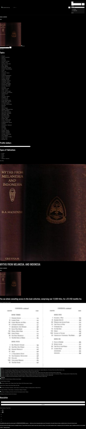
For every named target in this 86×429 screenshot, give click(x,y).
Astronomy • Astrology (5, 61)
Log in (72, 12)
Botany (3, 156)
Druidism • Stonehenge (5, 78)
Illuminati (3, 95)
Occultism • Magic (5, 118)
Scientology (4, 127)
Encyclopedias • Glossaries (6, 80)
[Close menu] (72, 2)
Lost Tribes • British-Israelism (7, 104)
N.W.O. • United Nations (5, 110)
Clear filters (2, 49)
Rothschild (3, 126)
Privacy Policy (8, 408)
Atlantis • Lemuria (5, 62)
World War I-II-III (4, 139)
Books (3, 154)
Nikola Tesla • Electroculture (6, 113)
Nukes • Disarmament (5, 117)
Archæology (4, 59)
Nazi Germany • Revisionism (6, 112)
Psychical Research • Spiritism (7, 122)
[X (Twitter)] (1, 21)
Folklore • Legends (5, 89)
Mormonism (4, 105)
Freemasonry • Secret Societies (7, 92)
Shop (63, 369)
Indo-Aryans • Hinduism (6, 96)
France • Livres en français (6, 91)
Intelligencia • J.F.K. (5, 97)
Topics (72, 6)
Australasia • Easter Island (6, 63)
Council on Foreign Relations (6, 75)
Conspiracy (4, 74)
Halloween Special (5, 93)
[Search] (83, 4)
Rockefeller (4, 123)
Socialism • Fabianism (5, 130)
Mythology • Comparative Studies (7, 109)
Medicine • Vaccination (5, 158)
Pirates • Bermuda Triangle (6, 119)
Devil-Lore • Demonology (6, 76)
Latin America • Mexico (5, 102)
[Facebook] (0, 21)
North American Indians (6, 115)
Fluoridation (4, 87)
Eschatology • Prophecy (6, 82)
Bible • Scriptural (5, 65)
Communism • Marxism (5, 73)
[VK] (3, 21)
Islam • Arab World (5, 99)
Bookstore (4, 408)
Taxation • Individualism (6, 132)
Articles (3, 153)
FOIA (2, 157)
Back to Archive (8, 302)
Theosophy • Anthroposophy (6, 134)
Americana (3, 58)
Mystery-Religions (5, 108)
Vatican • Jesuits (4, 138)
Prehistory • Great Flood (6, 121)
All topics (3, 56)
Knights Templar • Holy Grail (6, 101)
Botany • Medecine (5, 66)
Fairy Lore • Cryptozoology (6, 83)
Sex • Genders (4, 129)
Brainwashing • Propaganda (6, 67)
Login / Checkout (2, 302)
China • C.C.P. (4, 71)
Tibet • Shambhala (5, 135)
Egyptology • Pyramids (5, 79)
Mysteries (3, 106)
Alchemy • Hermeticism (6, 57)
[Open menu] (69, 7)
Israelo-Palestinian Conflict (6, 100)
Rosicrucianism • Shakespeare (7, 125)
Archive (1, 408)
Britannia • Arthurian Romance (7, 69)
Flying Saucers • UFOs (5, 88)
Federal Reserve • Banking (6, 84)
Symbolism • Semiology (6, 131)
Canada (3, 70)
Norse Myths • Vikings (5, 114)
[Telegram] (4, 21)
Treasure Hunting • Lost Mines (7, 136)
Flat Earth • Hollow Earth (6, 86)
